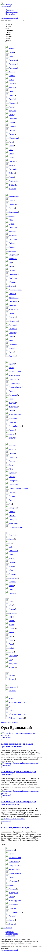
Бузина (11, 224)
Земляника (13, 259)
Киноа (11, 586)
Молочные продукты (17, 714)
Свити (11, 115)
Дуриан (12, 286)
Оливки (12, 126)
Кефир (11, 617)
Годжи (11, 337)
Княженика (13, 196)
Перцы (11, 500)
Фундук (12, 438)
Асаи (11, 266)
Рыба (11, 710)
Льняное (12, 691)
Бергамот (12, 161)
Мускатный (13, 395)
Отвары (12, 628)
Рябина (11, 243)
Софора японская (15, 527)
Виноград (13, 204)
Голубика (12, 356)
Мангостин (13, 138)
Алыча (11, 80)
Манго (11, 177)
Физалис (12, 446)
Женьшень (13, 523)
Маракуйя (13, 181)
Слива (11, 52)
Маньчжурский (15, 414)
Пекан (11, 410)
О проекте (10, 10)
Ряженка (12, 632)
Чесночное (13, 687)
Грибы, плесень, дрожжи (18, 488)
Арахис (12, 391)
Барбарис (12, 333)
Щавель (12, 453)
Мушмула (13, 185)
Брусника (12, 251)
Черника (12, 235)
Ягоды (11, 675)
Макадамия (13, 407)
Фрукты (12, 679)
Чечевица (12, 535)
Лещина (12, 430)
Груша (11, 146)
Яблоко (12, 76)
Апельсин (13, 68)
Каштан (12, 434)
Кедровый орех (15, 387)
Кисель (12, 621)
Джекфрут (13, 60)
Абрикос (12, 111)
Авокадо (12, 119)
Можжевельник (15, 290)
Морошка (12, 325)
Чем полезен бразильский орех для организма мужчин (18, 802)
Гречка (11, 539)
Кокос (11, 368)
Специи (12, 492)
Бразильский (14, 375)
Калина (12, 208)
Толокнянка (13, 309)
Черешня (12, 294)
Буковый (12, 422)
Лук (10, 504)
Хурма (11, 165)
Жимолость (13, 321)
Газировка (13, 656)
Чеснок (12, 512)
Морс (11, 605)
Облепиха (13, 228)
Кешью (11, 399)
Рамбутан (12, 87)
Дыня (11, 220)
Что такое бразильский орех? (15, 827)
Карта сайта (10, 14)
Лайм (11, 157)
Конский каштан (15, 426)
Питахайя (13, 169)
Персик (12, 130)
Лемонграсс (13, 484)
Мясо (11, 699)
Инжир (12, 247)
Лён (10, 469)
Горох (11, 555)
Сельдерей (13, 508)
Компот (12, 609)
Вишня (11, 216)
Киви (11, 56)
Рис (10, 547)
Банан (11, 48)
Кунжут (12, 364)
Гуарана (12, 83)
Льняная (12, 562)
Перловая (12, 582)
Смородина (13, 255)
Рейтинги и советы (16, 718)
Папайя (12, 99)
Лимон (11, 107)
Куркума (12, 473)
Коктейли (13, 613)
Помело (12, 134)
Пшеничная (13, 551)
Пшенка (12, 590)
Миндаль (12, 403)
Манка (11, 566)
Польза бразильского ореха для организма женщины (17, 745)
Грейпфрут (13, 64)
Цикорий (12, 519)
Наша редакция (12, 12)
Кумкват (12, 189)
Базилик (12, 477)
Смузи (11, 652)
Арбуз (11, 313)
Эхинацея (13, 457)
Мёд (10, 706)
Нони (11, 91)
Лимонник (13, 344)
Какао (11, 625)
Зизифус (12, 348)
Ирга (11, 340)
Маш (11, 570)
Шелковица (13, 301)
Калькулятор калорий (9, 18)
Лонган (12, 122)
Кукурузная (13, 578)
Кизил (11, 352)
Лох (10, 263)
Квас (11, 636)
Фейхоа (12, 173)
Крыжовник (13, 298)
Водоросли (13, 461)
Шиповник (13, 274)
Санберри (13, 329)
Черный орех (14, 383)
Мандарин (13, 103)
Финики (12, 72)
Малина (12, 282)
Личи (11, 142)
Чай (10, 660)
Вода (11, 640)
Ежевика (12, 305)
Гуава (11, 150)
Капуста (12, 449)
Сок (10, 601)
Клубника (13, 278)
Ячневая (12, 574)
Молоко (12, 667)
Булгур (11, 558)
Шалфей (12, 516)
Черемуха (12, 317)
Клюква (12, 231)
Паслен (12, 270)
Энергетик (13, 664)
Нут (10, 543)
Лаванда (12, 496)
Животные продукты (17, 702)
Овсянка (12, 593)
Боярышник (13, 212)
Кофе (11, 648)
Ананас (12, 95)
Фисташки (13, 418)
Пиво (11, 644)
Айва (11, 154)
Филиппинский (15, 372)
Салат (11, 465)
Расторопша (13, 481)
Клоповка (13, 239)
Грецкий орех (14, 379)
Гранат (11, 200)
